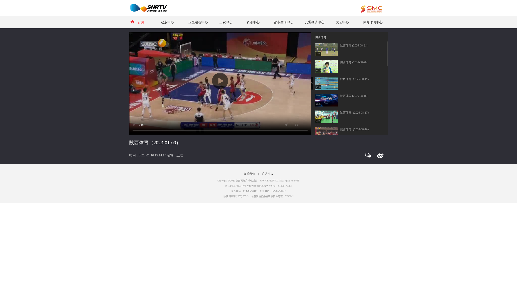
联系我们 (249, 173)
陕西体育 (320, 37)
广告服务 (267, 173)
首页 (141, 22)
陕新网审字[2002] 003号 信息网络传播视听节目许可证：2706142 (259, 196)
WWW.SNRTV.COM (270, 180)
